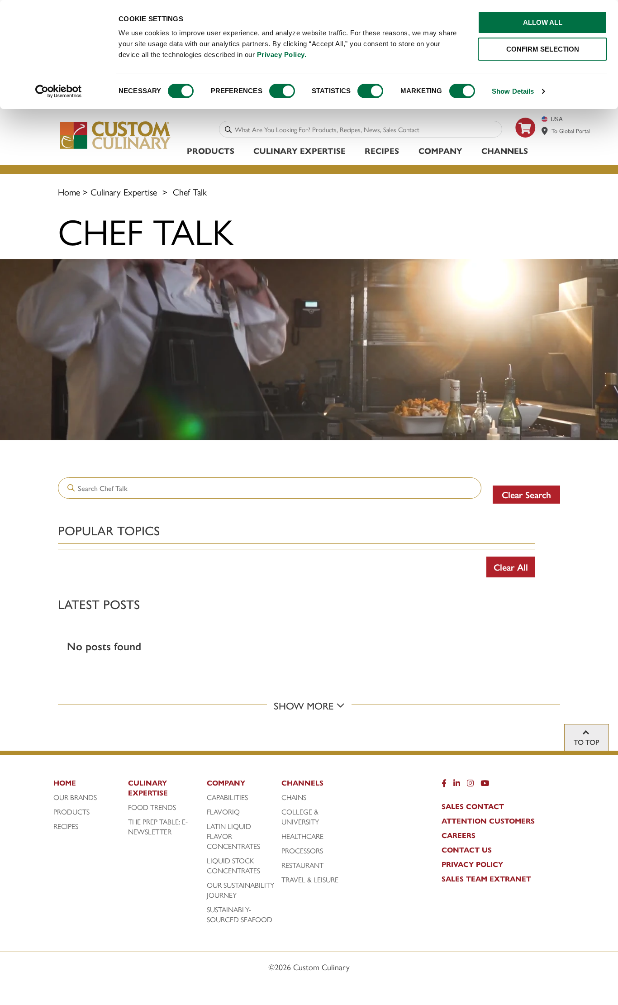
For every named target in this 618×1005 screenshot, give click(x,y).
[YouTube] (484, 785)
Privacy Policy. (282, 54)
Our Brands (75, 797)
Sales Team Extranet (486, 879)
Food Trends (152, 807)
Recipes (382, 150)
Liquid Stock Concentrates (233, 866)
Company (440, 150)
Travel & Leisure (309, 880)
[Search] (228, 129)
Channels (504, 150)
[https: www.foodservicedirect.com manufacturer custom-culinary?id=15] (525, 141)
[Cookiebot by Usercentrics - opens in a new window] (58, 91)
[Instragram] (470, 785)
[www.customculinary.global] (545, 131)
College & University (300, 817)
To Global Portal (570, 130)
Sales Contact (473, 806)
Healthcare (302, 836)
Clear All (511, 566)
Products (210, 150)
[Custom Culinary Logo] (115, 148)
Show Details (513, 91)
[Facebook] (444, 785)
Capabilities (227, 797)
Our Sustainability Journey (240, 890)
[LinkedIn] (456, 785)
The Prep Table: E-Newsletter (158, 827)
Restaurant (302, 865)
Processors (302, 851)
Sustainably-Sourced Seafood (239, 914)
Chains (293, 797)
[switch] (282, 91)
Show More (305, 705)
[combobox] (366, 129)
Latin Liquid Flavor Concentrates (233, 836)
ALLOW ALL (542, 22)
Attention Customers (488, 821)
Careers (458, 835)
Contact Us (467, 850)
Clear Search (526, 494)
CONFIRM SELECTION (542, 49)
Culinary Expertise (299, 150)
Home (69, 191)
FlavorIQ (223, 812)
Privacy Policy (472, 864)
